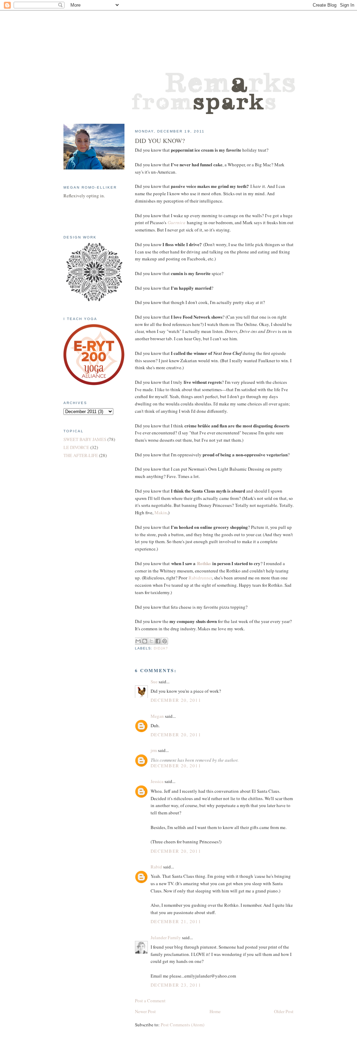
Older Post (284, 1011)
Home (215, 1011)
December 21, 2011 (176, 921)
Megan (157, 716)
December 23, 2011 (176, 985)
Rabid (156, 867)
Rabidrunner (200, 578)
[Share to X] (151, 641)
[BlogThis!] (144, 641)
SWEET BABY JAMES (84, 439)
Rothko (204, 563)
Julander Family (166, 937)
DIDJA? (161, 648)
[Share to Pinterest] (164, 641)
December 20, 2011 (176, 700)
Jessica (157, 781)
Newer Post (145, 1011)
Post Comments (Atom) (182, 1024)
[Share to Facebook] (157, 641)
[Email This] (138, 641)
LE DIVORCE (76, 447)
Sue (154, 681)
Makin (160, 512)
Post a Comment (150, 1000)
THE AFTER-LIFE (80, 455)
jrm (154, 750)
